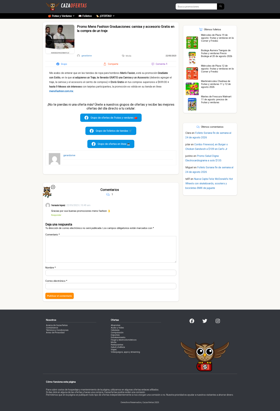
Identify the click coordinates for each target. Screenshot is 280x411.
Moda (128, 56)
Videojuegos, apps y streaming (125, 352)
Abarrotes (115, 325)
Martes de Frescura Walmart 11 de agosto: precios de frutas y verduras (216, 99)
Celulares (115, 330)
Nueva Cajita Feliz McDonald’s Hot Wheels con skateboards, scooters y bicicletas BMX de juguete (209, 183)
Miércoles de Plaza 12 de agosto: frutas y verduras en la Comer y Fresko (217, 68)
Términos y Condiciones (57, 330)
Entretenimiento (118, 337)
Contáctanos (52, 327)
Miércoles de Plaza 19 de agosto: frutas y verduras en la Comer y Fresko (217, 38)
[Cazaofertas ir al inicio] (66, 3)
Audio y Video (117, 327)
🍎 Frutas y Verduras (60, 15)
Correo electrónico (56, 280)
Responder (56, 215)
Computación (117, 332)
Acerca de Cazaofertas (57, 325)
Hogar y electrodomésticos (123, 340)
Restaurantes (117, 344)
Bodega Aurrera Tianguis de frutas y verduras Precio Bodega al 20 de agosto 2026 (216, 53)
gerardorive (69, 155)
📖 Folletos (85, 15)
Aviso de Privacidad (55, 332)
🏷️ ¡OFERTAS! (104, 15)
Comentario (52, 234)
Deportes (115, 335)
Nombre (50, 267)
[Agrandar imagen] (60, 26)
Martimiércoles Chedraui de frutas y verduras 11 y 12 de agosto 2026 (216, 84)
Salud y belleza (118, 347)
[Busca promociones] (220, 6)
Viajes (114, 349)
